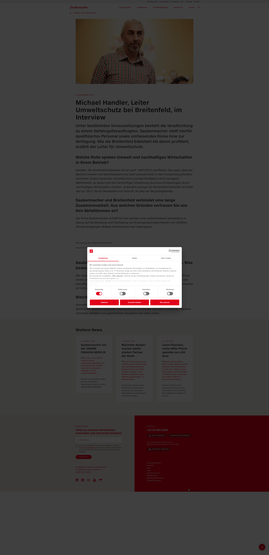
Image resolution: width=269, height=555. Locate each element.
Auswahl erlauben (134, 302)
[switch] (123, 293)
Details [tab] (134, 258)
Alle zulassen (165, 302)
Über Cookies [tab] (166, 258)
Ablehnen (104, 302)
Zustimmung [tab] (103, 258)
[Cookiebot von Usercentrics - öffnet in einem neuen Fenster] (170, 251)
